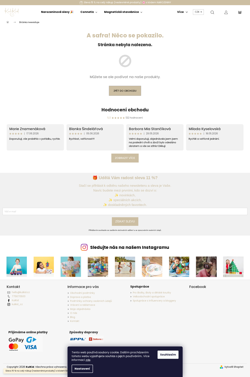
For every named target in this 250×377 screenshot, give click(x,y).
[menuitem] (57, 12)
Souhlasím (168, 355)
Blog (72, 317)
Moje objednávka (80, 309)
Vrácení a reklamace (82, 305)
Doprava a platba (80, 297)
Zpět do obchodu (125, 90)
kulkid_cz (17, 304)
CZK (197, 12)
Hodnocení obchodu (125, 110)
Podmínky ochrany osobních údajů (91, 301)
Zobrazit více (125, 158)
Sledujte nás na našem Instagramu (129, 247)
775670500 (18, 296)
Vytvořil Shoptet (233, 367)
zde (88, 360)
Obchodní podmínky (82, 293)
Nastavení (82, 369)
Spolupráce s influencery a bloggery (154, 300)
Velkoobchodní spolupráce (149, 296)
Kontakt (74, 321)
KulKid (15, 300)
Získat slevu (125, 221)
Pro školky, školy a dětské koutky (152, 292)
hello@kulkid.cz (21, 292)
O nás (73, 313)
